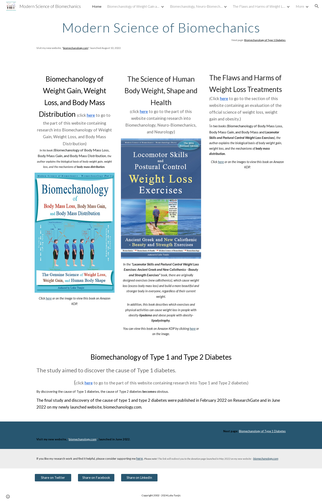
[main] (161, 35)
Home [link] (96, 6)
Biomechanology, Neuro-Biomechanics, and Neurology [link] (196, 6)
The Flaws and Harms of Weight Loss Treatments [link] (259, 6)
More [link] (300, 6)
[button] (316, 6)
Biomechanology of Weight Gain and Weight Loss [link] (133, 6)
